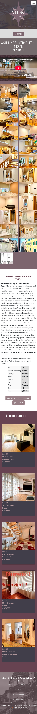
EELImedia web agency (19, 707)
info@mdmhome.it (19, 694)
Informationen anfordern (18, 398)
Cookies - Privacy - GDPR (7, 705)
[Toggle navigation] (33, 3)
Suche (19, 34)
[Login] (26, 707)
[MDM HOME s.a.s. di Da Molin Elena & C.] (18, 13)
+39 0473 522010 (19, 689)
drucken (19, 402)
